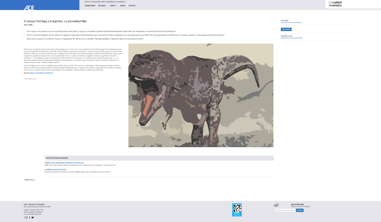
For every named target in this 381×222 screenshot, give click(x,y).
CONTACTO (131, 6)
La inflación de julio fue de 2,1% (55, 169)
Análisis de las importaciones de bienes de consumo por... (65, 163)
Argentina (297, 23)
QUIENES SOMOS (90, 6)
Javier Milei (285, 38)
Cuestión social (287, 23)
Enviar (299, 210)
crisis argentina (296, 38)
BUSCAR (122, 6)
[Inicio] (39, 5)
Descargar (286, 29)
